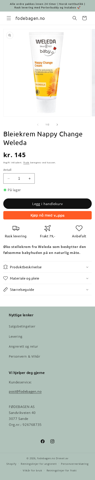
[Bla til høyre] (57, 125)
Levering (16, 336)
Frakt (26, 162)
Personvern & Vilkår (24, 356)
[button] (9, 18)
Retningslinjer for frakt (62, 470)
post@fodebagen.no (25, 391)
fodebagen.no (46, 458)
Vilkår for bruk (32, 470)
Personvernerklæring (74, 463)
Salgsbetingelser (22, 326)
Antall (7, 170)
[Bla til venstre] (38, 125)
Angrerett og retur (23, 346)
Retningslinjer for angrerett (39, 463)
